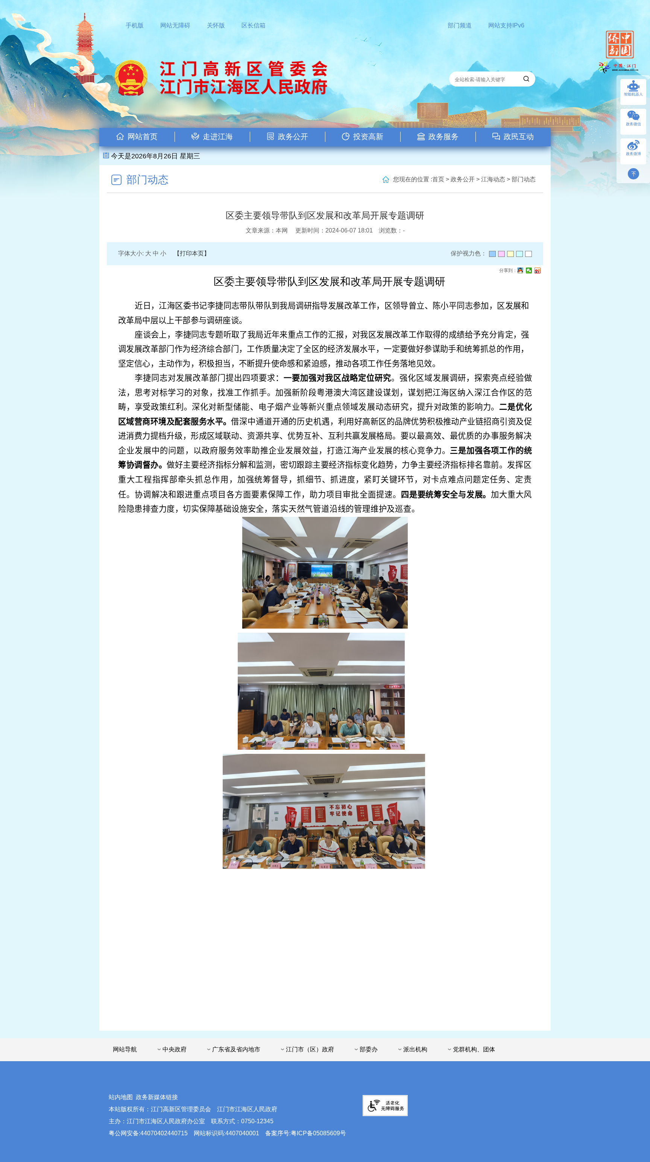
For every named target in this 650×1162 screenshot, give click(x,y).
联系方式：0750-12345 (242, 1121)
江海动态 (493, 179)
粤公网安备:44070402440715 (148, 1133)
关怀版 (216, 25)
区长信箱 (253, 25)
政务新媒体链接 (157, 1097)
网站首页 (143, 136)
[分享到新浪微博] (538, 270)
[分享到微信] (529, 270)
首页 (438, 179)
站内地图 (121, 1097)
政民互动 (519, 136)
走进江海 (218, 136)
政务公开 (293, 136)
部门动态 (147, 179)
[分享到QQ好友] (520, 270)
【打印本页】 (192, 253)
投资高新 (368, 136)
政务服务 (443, 136)
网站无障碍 (175, 25)
